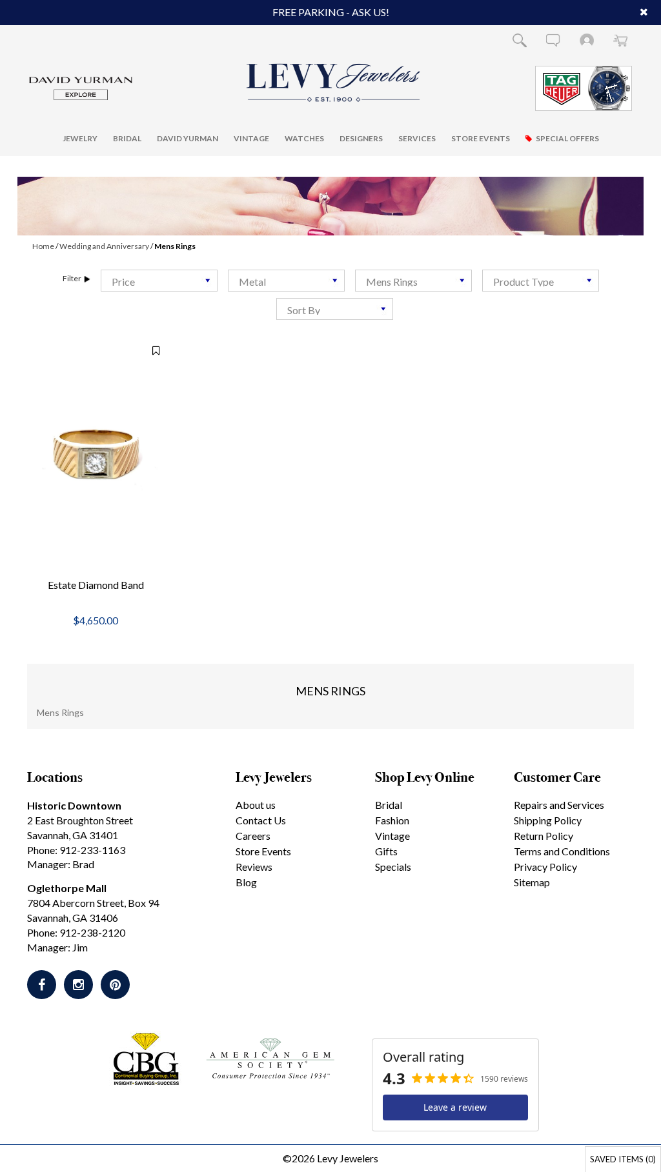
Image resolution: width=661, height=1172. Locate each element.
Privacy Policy (545, 866)
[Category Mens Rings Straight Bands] (413, 281)
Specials (393, 866)
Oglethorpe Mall (67, 888)
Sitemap (532, 882)
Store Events (480, 138)
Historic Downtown (74, 805)
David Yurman (187, 138)
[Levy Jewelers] (334, 82)
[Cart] (620, 40)
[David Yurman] (80, 87)
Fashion (392, 820)
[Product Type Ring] (540, 281)
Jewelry (80, 138)
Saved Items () (623, 1159)
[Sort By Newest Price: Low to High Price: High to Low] (334, 309)
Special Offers (567, 138)
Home (43, 246)
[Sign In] (587, 40)
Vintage (251, 138)
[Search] (520, 40)
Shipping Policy (548, 820)
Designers (361, 138)
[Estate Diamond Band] (95, 456)
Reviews (254, 866)
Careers (253, 835)
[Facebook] (41, 984)
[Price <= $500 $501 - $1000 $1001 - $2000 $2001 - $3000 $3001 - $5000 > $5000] (159, 281)
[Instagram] (78, 984)
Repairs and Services (559, 805)
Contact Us (261, 820)
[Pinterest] (115, 984)
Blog (246, 882)
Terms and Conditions (562, 851)
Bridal (127, 138)
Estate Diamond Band (96, 585)
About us (256, 805)
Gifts (386, 851)
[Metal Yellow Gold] (286, 281)
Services (417, 138)
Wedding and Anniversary (104, 246)
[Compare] (149, 350)
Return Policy (543, 835)
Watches (304, 138)
